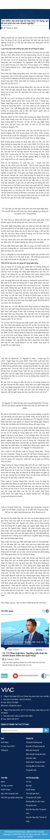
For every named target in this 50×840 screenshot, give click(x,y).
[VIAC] (7, 690)
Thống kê (4, 750)
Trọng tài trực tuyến (33, 797)
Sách (3, 782)
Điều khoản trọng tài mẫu (35, 754)
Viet (28, 837)
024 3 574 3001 (12, 702)
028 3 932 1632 (12, 716)
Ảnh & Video (5, 790)
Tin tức (28, 782)
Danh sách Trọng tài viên (35, 762)
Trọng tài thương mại (34, 742)
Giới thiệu (4, 742)
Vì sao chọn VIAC (8, 746)
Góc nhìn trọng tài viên (9, 794)
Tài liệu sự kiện (7, 786)
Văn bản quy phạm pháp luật (12, 797)
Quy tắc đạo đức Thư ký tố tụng (36, 819)
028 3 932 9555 (26, 716)
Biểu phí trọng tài (32, 750)
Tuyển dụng (30, 790)
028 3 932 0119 (12, 719)
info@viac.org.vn (15, 706)
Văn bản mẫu (31, 758)
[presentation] (44, 611)
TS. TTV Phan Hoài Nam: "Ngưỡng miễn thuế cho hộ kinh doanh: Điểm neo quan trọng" (24, 654)
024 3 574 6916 (25, 699)
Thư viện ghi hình (32, 794)
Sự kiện (29, 786)
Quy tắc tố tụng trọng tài (35, 746)
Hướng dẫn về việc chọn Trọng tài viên (35, 768)
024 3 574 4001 (12, 699)
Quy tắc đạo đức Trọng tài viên (36, 811)
